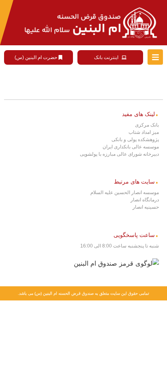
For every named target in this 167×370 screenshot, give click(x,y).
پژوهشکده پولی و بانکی (135, 139)
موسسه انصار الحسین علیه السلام (124, 192)
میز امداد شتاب (143, 132)
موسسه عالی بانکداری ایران (131, 147)
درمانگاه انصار (145, 200)
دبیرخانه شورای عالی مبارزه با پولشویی (119, 154)
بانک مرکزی (147, 125)
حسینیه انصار (146, 207)
